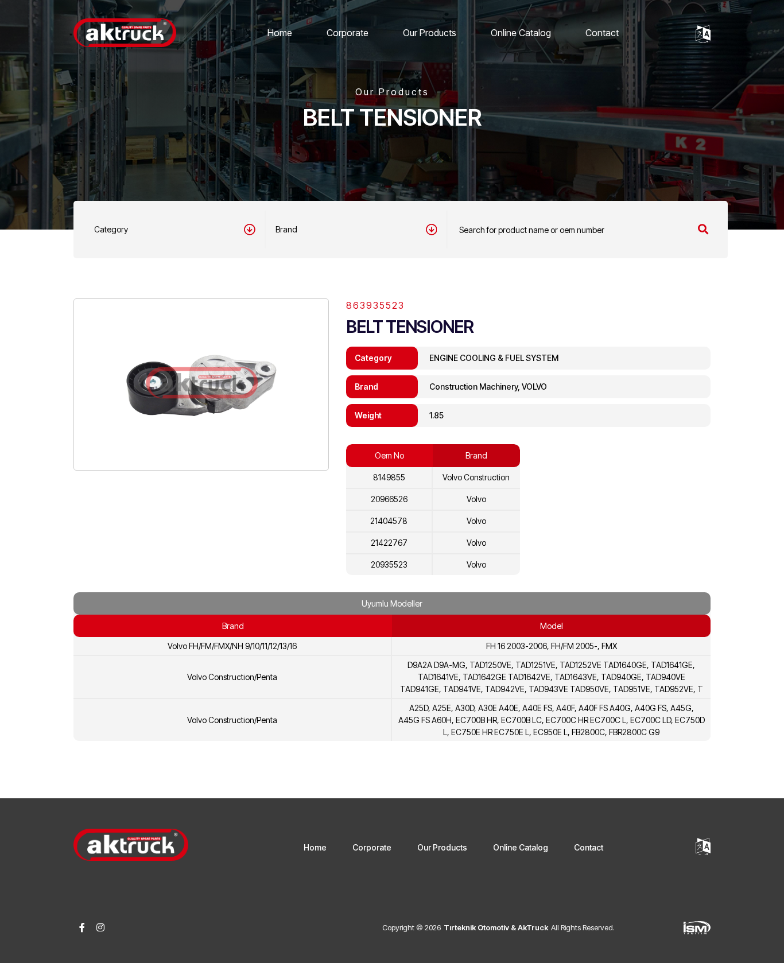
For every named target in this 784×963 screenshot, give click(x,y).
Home (279, 32)
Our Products (429, 32)
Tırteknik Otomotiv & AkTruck (496, 927)
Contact (602, 32)
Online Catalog (521, 32)
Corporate (347, 32)
